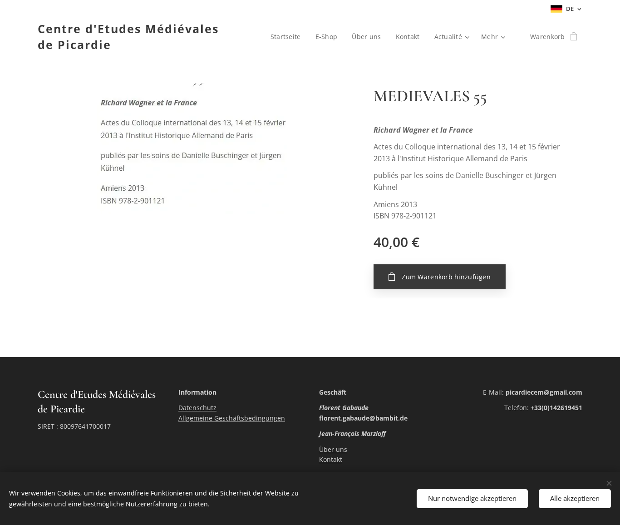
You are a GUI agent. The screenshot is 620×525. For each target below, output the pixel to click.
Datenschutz (197, 407)
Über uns (333, 449)
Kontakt (330, 459)
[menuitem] (288, 36)
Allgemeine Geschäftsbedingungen (231, 418)
